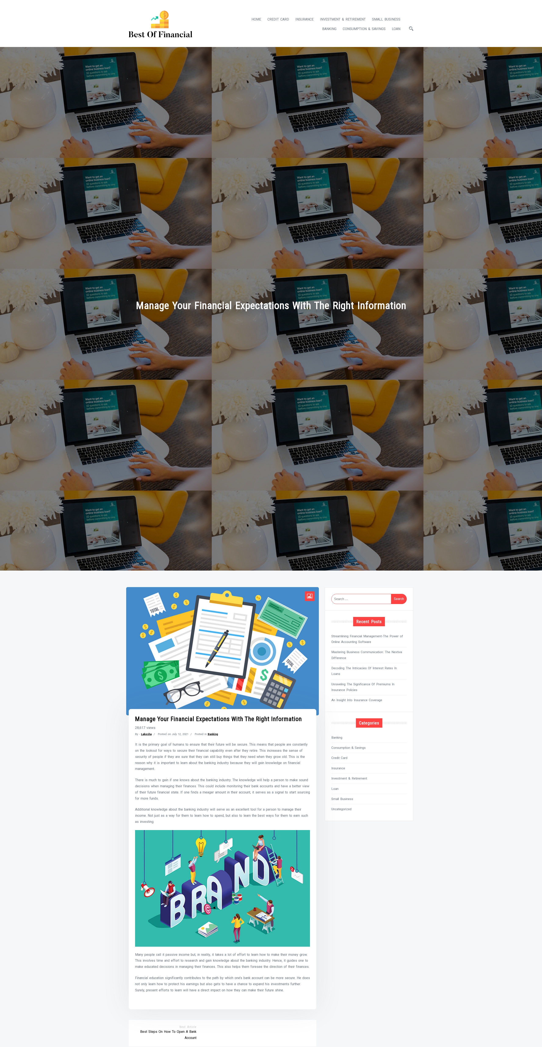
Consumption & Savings (364, 29)
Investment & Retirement (343, 19)
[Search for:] (369, 599)
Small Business (386, 19)
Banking (329, 29)
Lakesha (146, 734)
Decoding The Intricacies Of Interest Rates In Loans (364, 671)
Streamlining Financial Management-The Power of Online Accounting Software (367, 639)
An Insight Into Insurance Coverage (356, 700)
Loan (396, 29)
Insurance (304, 19)
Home (256, 19)
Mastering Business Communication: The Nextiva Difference (366, 655)
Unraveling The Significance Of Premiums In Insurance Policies (362, 687)
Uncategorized (341, 809)
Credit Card (278, 19)
